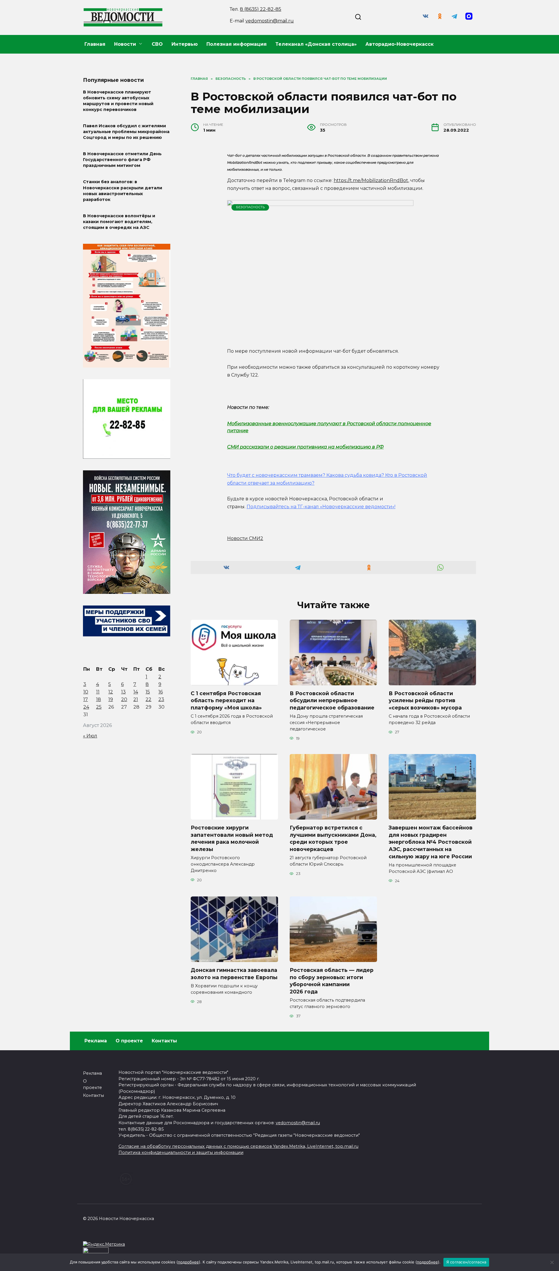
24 (86, 707)
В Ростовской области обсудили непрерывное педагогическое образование (332, 700)
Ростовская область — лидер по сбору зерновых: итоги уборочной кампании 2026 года (332, 981)
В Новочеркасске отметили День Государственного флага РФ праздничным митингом (122, 159)
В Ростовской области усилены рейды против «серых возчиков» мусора (425, 700)
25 (99, 707)
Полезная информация (236, 44)
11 (98, 692)
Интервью (184, 44)
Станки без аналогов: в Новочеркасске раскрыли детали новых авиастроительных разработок (122, 190)
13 (123, 692)
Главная (94, 44)
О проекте (129, 1041)
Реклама (95, 1041)
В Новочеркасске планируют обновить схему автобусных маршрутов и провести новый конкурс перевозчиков (118, 100)
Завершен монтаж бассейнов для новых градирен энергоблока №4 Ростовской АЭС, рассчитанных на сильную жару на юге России (431, 842)
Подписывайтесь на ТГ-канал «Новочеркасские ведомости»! (321, 506)
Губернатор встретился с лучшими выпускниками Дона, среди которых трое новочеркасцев (333, 838)
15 (148, 692)
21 (135, 699)
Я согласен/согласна (466, 1262)
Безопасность (250, 207)
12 (110, 692)
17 (85, 699)
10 (85, 692)
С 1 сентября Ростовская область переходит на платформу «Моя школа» (226, 700)
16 (160, 692)
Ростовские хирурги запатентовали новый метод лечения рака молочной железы (232, 838)
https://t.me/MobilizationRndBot (371, 180)
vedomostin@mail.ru (269, 21)
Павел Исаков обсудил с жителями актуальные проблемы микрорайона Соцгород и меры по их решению (126, 131)
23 (161, 699)
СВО (157, 44)
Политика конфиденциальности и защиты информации (180, 1152)
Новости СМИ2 (245, 538)
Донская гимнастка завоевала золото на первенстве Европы (234, 973)
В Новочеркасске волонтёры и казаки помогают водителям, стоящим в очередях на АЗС (119, 221)
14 (135, 692)
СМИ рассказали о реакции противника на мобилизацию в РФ (305, 447)
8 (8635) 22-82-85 (260, 9)
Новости (125, 44)
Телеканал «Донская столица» (316, 44)
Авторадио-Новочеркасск (399, 44)
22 (148, 699)
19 (110, 699)
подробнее (188, 1262)
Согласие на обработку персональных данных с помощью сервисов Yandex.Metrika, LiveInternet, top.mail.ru (238, 1146)
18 (98, 699)
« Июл (90, 736)
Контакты (164, 1041)
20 (124, 699)
